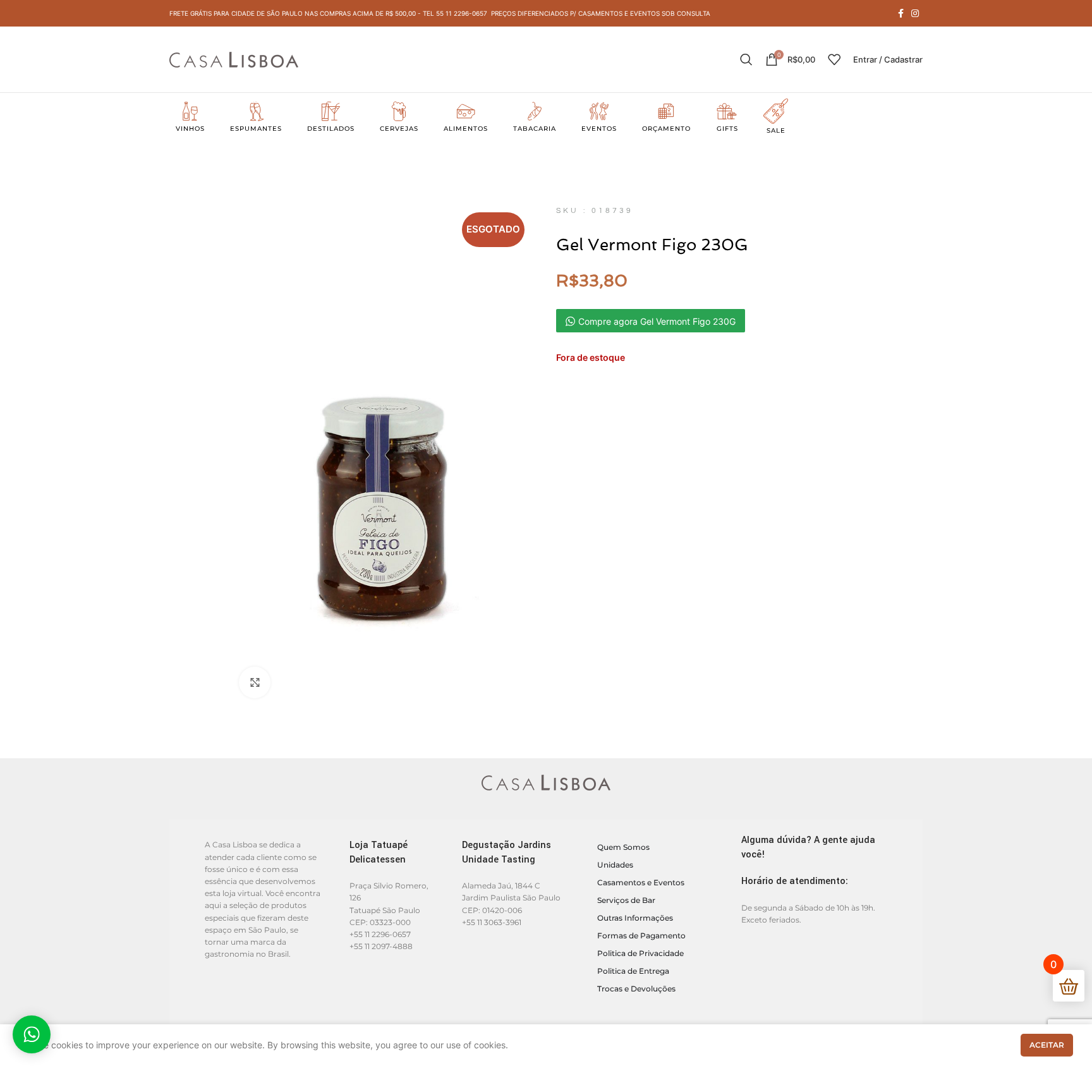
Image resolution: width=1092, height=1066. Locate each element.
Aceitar (1046, 1045)
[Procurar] (746, 59)
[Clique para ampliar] (254, 682)
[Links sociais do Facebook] (900, 13)
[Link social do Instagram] (915, 13)
